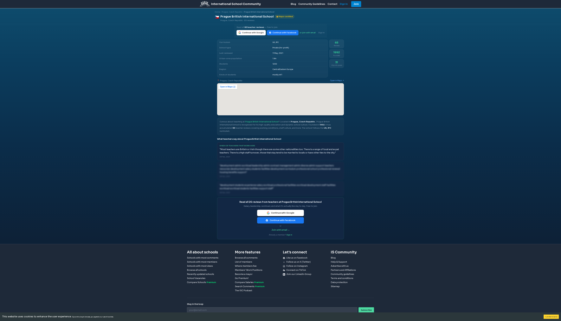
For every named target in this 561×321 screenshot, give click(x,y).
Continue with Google (253, 32)
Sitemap (335, 286)
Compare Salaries (249, 282)
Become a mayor (243, 274)
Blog (293, 4)
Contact (332, 4)
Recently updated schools (200, 274)
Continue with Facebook (284, 32)
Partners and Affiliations (343, 270)
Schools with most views (200, 266)
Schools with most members (202, 262)
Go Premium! (242, 278)
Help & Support (339, 262)
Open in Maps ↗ (337, 80)
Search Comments (250, 286)
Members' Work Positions (248, 270)
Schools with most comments (202, 257)
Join (356, 4)
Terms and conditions (342, 278)
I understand (551, 316)
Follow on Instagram (297, 266)
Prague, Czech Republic (232, 12)
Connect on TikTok (296, 270)
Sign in (321, 32)
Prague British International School (261, 121)
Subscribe (366, 310)
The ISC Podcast (243, 290)
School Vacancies (196, 278)
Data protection (339, 282)
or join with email (308, 32)
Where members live (246, 266)
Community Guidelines (311, 4)
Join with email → (280, 230)
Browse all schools (197, 270)
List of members (243, 262)
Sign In (344, 4)
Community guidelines (342, 274)
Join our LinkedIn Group (298, 274)
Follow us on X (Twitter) (298, 262)
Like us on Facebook (296, 257)
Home (217, 12)
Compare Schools (201, 282)
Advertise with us (340, 266)
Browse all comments (246, 257)
